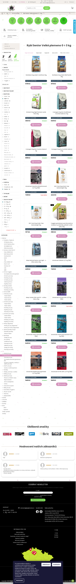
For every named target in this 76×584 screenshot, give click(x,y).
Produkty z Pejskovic (9, 240)
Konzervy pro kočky (9, 313)
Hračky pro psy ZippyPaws (10, 325)
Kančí (6, 110)
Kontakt (7, 2)
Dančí (6, 150)
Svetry (5, 383)
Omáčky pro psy (8, 280)
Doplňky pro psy (8, 309)
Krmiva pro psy (7, 355)
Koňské (6, 168)
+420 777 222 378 (12, 512)
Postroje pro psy (8, 343)
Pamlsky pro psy (8, 278)
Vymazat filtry (10, 230)
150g (6, 222)
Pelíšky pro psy (7, 374)
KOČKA (4, 397)
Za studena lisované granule (11, 274)
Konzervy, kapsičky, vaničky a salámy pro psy (11, 363)
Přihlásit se (41, 500)
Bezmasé (7, 159)
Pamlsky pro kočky (9, 290)
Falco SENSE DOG (8, 252)
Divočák (7, 128)
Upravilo (69, 581)
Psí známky (7, 339)
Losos (6, 141)
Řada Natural (7, 298)
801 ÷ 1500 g (8, 217)
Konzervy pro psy (8, 276)
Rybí (6, 98)
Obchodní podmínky (19, 534)
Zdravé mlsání (7, 333)
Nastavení (19, 580)
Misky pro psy (7, 387)
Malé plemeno (4, 59)
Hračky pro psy (7, 353)
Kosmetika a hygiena (9, 389)
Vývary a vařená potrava (10, 368)
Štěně (6, 184)
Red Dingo (6, 335)
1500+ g (7, 220)
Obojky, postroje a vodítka (10, 372)
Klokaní (6, 125)
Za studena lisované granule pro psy (12, 360)
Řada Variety (7, 300)
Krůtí (6, 105)
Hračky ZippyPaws (8, 323)
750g (6, 226)
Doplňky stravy (8, 284)
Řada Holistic (7, 296)
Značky (4, 413)
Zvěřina (7, 112)
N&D (6, 76)
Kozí (6, 114)
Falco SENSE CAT (8, 262)
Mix (6, 121)
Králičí (6, 116)
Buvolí (6, 146)
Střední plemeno (10, 59)
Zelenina (7, 164)
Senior (7, 189)
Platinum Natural (9, 78)
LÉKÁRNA (4, 401)
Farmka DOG (7, 256)
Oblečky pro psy (8, 345)
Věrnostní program (20, 540)
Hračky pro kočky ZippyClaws (11, 327)
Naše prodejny (19, 532)
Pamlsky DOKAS (8, 286)
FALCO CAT (7, 264)
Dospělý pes (8, 187)
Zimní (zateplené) (9, 381)
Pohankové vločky (9, 157)
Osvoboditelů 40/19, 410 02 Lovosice (54, 521)
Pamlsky (6, 370)
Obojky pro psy (8, 337)
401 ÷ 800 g (7, 215)
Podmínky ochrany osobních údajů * (19, 536)
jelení (6, 166)
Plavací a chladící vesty (10, 378)
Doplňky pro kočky (8, 321)
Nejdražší (47, 53)
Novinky (4, 403)
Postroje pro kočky (9, 349)
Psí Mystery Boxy (8, 242)
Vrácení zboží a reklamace (20, 542)
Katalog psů (33, 2)
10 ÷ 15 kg (7, 206)
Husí (6, 130)
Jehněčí (7, 101)
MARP (6, 74)
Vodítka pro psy (8, 341)
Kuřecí (7, 96)
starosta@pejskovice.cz (27, 508)
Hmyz (6, 119)
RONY (5, 258)
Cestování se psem (9, 385)
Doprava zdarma (9, 48)
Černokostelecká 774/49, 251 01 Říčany (55, 515)
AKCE (5, 407)
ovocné (7, 175)
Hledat (47, 8)
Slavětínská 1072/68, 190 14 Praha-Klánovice (56, 519)
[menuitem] (12, 20)
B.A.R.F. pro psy (7, 366)
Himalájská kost (8, 246)
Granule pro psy (8, 294)
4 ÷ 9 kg (7, 204)
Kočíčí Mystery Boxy (9, 244)
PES (3, 351)
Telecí (6, 148)
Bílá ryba (7, 152)
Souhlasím (56, 564)
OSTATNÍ (4, 399)
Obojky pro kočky (8, 347)
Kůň (6, 132)
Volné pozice (19, 544)
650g (6, 224)
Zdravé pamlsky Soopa (9, 329)
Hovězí (6, 103)
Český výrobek (6, 411)
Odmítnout (46, 564)
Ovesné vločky (8, 161)
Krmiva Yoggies (8, 272)
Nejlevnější (39, 53)
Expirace (6, 409)
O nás (14, 2)
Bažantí (6, 123)
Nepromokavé (7, 379)
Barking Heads (8, 71)
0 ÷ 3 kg (7, 202)
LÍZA (5, 268)
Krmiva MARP (7, 292)
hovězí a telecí (8, 172)
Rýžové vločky (8, 155)
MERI (5, 270)
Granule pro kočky (8, 311)
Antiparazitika (7, 395)
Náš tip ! (4, 238)
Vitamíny (6, 393)
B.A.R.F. (6, 137)
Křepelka (7, 139)
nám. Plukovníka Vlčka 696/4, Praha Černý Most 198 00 (59, 517)
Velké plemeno (16, 59)
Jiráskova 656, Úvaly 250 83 (52, 513)
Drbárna (23, 2)
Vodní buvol (8, 170)
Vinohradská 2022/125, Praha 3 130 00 (54, 511)
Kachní (7, 107)
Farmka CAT (7, 266)
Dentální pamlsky (8, 331)
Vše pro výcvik (7, 391)
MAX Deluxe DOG (8, 254)
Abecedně (55, 53)
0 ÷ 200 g (7, 211)
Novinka (7, 46)
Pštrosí (6, 143)
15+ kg (6, 208)
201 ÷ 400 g (8, 213)
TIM (5, 260)
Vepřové (7, 134)
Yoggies (7, 80)
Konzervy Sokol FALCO (9, 250)
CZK (65, 2)
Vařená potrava (8, 282)
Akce (6, 44)
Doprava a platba (19, 538)
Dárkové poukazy (8, 248)
